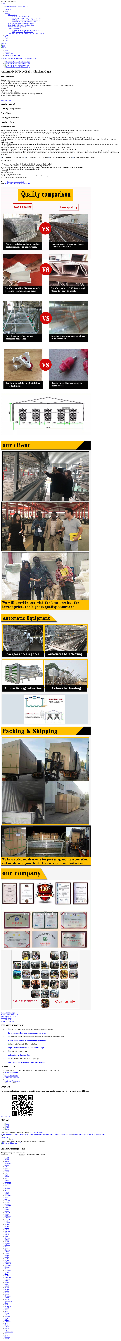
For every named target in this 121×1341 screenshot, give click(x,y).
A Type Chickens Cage (8, 1013)
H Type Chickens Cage (8, 1021)
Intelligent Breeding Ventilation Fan (22, 32)
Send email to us (6, 100)
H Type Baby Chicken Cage (9, 1134)
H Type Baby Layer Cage (12, 55)
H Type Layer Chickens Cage (96, 1134)
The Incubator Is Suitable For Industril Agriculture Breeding (26, 33)
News (6, 37)
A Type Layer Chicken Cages (10, 1014)
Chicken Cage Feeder (79, 1134)
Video (6, 35)
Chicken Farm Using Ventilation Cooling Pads (26, 30)
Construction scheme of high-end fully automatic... (27, 1040)
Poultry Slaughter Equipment (17, 27)
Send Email (4, 1137)
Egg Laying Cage (6, 1019)
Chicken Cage (12, 15)
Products (7, 13)
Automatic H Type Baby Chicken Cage (24, 21)
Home (6, 11)
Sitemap (41, 1132)
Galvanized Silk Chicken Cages (62, 1134)
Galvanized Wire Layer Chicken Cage (41, 1134)
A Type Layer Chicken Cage (20, 16)
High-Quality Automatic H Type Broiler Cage (26, 20)
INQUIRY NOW (6, 1116)
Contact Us (8, 10)
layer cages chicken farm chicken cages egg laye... (27, 1033)
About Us (7, 40)
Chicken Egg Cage (6, 1018)
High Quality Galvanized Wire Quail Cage (21, 25)
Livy (12, 1139)
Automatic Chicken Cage (8, 1016)
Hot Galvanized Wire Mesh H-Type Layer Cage (26, 18)
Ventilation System (13, 28)
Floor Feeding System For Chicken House (21, 23)
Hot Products (34, 1132)
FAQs (6, 38)
